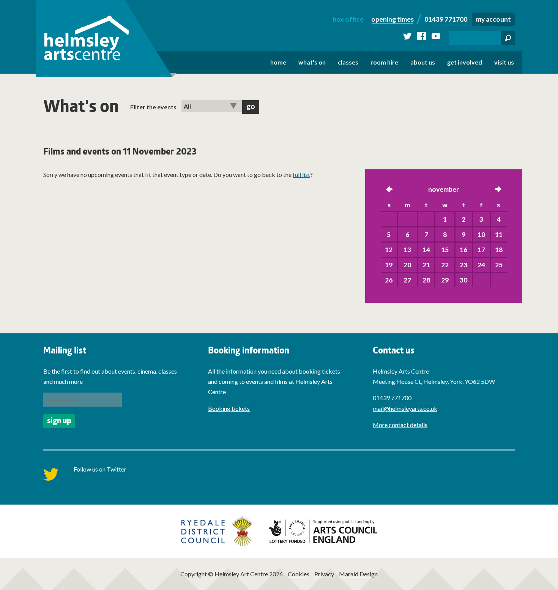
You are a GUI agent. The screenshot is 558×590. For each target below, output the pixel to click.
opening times (392, 19)
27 (407, 280)
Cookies (298, 573)
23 (463, 265)
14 (426, 250)
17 (481, 250)
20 (407, 265)
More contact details (400, 424)
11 (499, 234)
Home (278, 62)
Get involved (464, 62)
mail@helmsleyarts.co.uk (405, 408)
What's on (312, 62)
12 (388, 250)
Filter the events (153, 106)
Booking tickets (229, 408)
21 (426, 265)
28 (426, 280)
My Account (493, 19)
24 (481, 265)
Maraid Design (358, 573)
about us (422, 62)
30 (463, 280)
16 (463, 250)
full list (301, 174)
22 (445, 265)
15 (445, 250)
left (389, 190)
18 (499, 250)
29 (445, 280)
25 (499, 265)
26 (388, 280)
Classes (348, 62)
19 (388, 265)
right (498, 190)
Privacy (324, 573)
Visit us (504, 62)
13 (407, 250)
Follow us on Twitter (100, 469)
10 (481, 234)
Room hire (384, 62)
